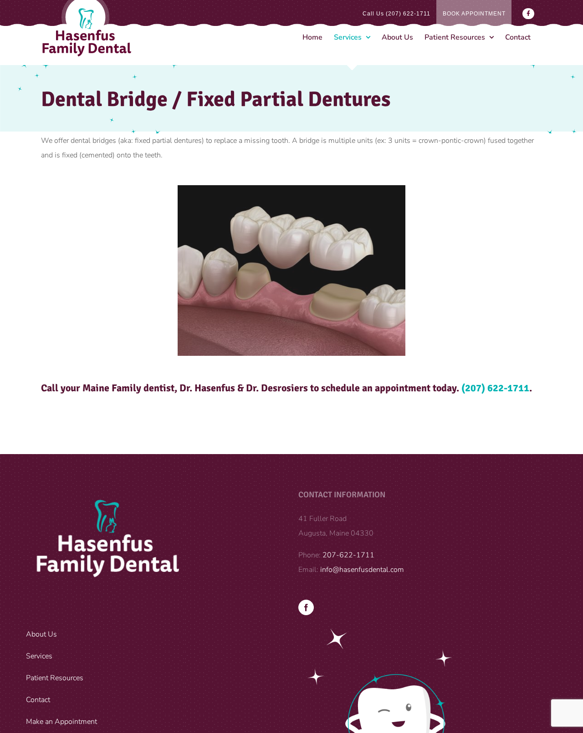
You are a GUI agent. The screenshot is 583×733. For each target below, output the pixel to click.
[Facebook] (306, 607)
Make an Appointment (61, 722)
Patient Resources (54, 678)
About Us (41, 634)
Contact (38, 700)
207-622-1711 (348, 555)
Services (39, 656)
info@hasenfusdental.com (362, 570)
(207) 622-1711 (495, 388)
